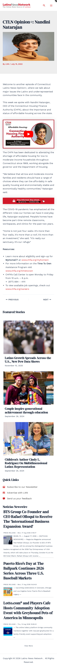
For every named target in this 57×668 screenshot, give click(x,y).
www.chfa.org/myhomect (35, 260)
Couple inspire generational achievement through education (26, 410)
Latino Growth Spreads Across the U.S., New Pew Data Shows (28, 359)
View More (28, 646)
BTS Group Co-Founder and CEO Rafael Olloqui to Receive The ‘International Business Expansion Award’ (27, 519)
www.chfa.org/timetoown (19, 270)
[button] (44, 5)
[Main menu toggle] (51, 5)
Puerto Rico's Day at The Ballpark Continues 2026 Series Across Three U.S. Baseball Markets (23, 571)
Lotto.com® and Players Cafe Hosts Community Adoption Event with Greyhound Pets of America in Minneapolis (28, 610)
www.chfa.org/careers (17, 289)
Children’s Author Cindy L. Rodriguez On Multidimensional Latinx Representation (26, 463)
